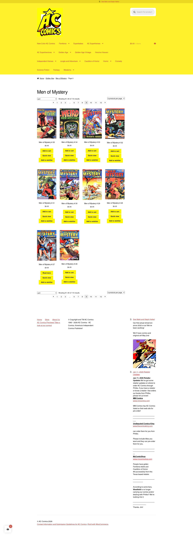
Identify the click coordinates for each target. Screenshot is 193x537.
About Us (56, 319)
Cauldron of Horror (92, 61)
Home (42, 78)
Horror (105, 61)
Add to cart (47, 151)
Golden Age (63, 52)
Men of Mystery (61, 78)
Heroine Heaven (101, 52)
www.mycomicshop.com (142, 459)
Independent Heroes (45, 61)
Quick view (47, 155)
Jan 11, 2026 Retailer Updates (141, 373)
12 (101, 102)
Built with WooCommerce (98, 524)
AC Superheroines (44, 52)
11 (96, 102)
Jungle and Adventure (69, 61)
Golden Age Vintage (83, 52)
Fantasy (56, 70)
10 (91, 102)
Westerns (67, 70)
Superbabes (78, 43)
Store (47, 319)
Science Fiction (43, 70)
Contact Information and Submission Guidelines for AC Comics (62, 524)
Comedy (118, 61)
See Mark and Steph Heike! (110, 1)
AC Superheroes (93, 43)
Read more (47, 273)
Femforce (62, 43)
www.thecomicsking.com (143, 426)
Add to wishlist (46, 160)
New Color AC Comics (46, 43)
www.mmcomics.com (141, 400)
